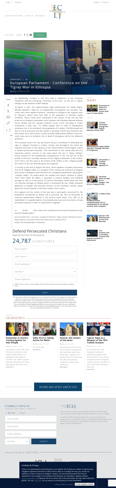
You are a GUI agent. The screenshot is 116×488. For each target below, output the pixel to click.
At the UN (29, 16)
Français (105, 2)
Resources (40, 16)
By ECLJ (8, 346)
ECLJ (14, 91)
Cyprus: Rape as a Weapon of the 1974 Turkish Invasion (97, 340)
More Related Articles (58, 387)
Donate (40, 35)
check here (38, 480)
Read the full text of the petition (28, 235)
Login (8, 2)
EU (26, 79)
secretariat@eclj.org (51, 306)
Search (19, 35)
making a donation (28, 478)
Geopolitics (15, 79)
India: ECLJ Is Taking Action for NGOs (43, 338)
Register (18, 2)
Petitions (9, 35)
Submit (44, 441)
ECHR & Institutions (14, 16)
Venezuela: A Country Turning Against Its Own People (17, 340)
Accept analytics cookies (84, 484)
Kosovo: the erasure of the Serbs (70, 338)
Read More (10, 367)
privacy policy (39, 308)
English (97, 2)
